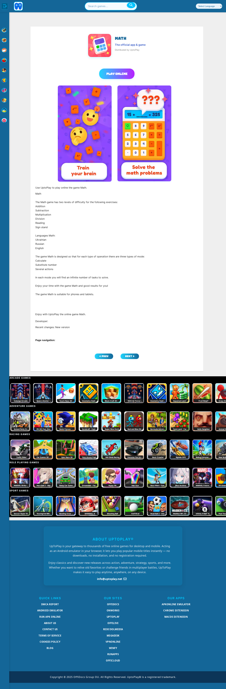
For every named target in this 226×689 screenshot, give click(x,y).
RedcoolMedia (113, 629)
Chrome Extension (176, 610)
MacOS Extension (176, 616)
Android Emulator (50, 610)
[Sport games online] (4, 90)
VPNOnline (113, 641)
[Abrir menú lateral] (5, 6)
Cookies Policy (50, 641)
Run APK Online (50, 616)
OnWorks (113, 610)
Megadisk (113, 635)
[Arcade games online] (4, 40)
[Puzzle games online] (4, 70)
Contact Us (50, 629)
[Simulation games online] (4, 80)
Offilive (113, 623)
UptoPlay (113, 616)
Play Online (116, 74)
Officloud (113, 660)
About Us (50, 623)
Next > (130, 356)
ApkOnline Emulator (176, 604)
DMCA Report (50, 604)
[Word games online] (4, 110)
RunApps (113, 654)
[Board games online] (4, 50)
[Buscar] (131, 5)
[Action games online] (4, 30)
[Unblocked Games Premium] (4, 120)
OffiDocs (113, 604)
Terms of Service (50, 635)
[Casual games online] (4, 60)
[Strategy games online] (4, 100)
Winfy (113, 648)
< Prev (104, 356)
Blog (50, 648)
